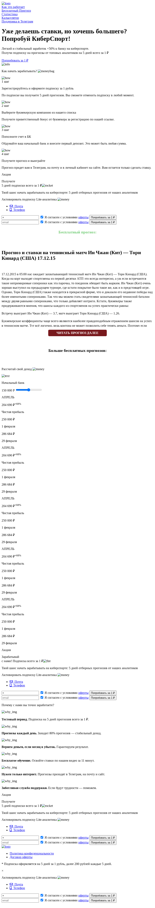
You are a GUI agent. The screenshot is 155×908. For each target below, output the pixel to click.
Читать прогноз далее (77, 333)
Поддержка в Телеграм (17, 21)
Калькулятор (10, 18)
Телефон (18, 210)
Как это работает (13, 7)
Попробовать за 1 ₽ (15, 60)
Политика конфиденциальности (32, 853)
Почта (18, 206)
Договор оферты (21, 857)
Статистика (10, 14)
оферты (83, 217)
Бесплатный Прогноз (16, 10)
